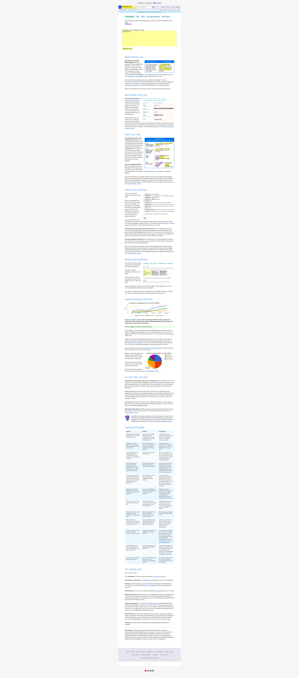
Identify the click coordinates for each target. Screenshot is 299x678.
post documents (163, 540)
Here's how (128, 209)
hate (161, 143)
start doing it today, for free (134, 183)
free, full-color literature (150, 585)
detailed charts (139, 167)
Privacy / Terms (169, 651)
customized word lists (163, 223)
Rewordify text (127, 48)
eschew (168, 148)
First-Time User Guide (148, 580)
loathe (161, 148)
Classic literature (123, 10)
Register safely (171, 10)
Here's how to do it (160, 293)
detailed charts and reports (151, 348)
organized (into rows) (164, 69)
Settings (178, 7)
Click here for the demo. (159, 576)
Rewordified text (129, 16)
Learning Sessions (134, 100)
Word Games (135, 654)
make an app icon (167, 505)
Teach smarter (163, 10)
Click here (137, 617)
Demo (167, 7)
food (165, 67)
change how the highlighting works (138, 76)
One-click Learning (145, 654)
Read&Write (158, 3)
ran (163, 65)
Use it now (150, 610)
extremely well (168, 68)
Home (163, 7)
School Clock (164, 605)
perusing (157, 150)
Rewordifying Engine (134, 85)
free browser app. (168, 519)
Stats (137, 16)
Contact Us (155, 654)
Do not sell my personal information (149, 658)
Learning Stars (151, 171)
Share (143, 16)
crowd (160, 65)
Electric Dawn (167, 619)
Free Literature (159, 651)
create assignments (165, 542)
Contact (153, 622)
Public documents (133, 10)
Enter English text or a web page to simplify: (133, 30)
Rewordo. (159, 590)
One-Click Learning (152, 603)
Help (172, 7)
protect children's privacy (131, 412)
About (132, 651)
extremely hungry (166, 64)
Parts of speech (166, 16)
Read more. (165, 440)
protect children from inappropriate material (160, 421)
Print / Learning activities (153, 16)
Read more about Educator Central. (150, 371)
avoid (166, 143)
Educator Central (131, 319)
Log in (178, 10)
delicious (161, 67)
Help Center (150, 651)
